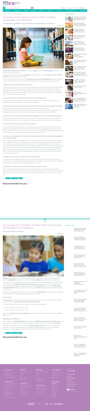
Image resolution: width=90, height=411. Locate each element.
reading (20, 178)
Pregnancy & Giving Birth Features (10, 388)
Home (4, 14)
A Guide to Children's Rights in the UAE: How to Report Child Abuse (80, 81)
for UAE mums (15, 178)
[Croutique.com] (58, 403)
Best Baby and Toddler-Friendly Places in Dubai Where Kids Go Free (80, 18)
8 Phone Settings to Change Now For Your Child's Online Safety (79, 31)
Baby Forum (23, 379)
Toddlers (33, 10)
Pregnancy (17, 10)
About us (69, 376)
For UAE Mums (18, 14)
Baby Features (23, 377)
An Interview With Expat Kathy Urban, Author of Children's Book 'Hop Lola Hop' (80, 74)
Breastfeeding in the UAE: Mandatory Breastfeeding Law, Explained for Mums (80, 55)
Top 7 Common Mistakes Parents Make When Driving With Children (80, 68)
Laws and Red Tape (57, 373)
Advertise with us (71, 378)
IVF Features (7, 372)
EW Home (82, 10)
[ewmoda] (40, 403)
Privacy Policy (70, 386)
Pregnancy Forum (8, 392)
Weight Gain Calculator (10, 397)
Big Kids (41, 10)
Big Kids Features (40, 379)
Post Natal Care (8, 390)
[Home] (15, 3)
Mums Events (55, 377)
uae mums (8, 178)
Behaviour (22, 391)
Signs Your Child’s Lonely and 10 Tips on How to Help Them (80, 106)
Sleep (21, 375)
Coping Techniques (41, 389)
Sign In (64, 8)
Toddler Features (24, 393)
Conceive (7, 10)
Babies (25, 10)
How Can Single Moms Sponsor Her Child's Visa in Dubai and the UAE (80, 100)
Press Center (70, 382)
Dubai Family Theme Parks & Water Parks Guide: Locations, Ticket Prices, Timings (80, 43)
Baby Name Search (9, 385)
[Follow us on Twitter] (71, 370)
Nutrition (38, 373)
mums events (14, 332)
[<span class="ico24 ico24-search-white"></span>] (32, 8)
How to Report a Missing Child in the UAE (80, 86)
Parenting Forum (40, 393)
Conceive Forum (8, 375)
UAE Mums (59, 10)
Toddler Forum (24, 395)
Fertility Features (8, 373)
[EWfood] (49, 403)
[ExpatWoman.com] (31, 403)
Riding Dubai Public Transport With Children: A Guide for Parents (80, 49)
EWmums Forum (71, 10)
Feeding (22, 373)
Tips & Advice (39, 391)
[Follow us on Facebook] (68, 370)
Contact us (70, 380)
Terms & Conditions (72, 384)
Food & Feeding (24, 387)
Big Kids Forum (39, 381)
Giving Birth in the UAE (57, 372)
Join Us (71, 8)
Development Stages (25, 372)
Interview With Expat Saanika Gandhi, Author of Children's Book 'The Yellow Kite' (80, 24)
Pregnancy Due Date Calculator (9, 395)
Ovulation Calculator (9, 377)
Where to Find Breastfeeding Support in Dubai (80, 93)
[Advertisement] (33, 200)
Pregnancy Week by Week (10, 384)
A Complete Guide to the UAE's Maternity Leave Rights (80, 62)
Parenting (49, 10)
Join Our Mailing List (80, 8)
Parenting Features (40, 387)
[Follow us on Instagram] (73, 370)
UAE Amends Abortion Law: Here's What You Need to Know (79, 37)
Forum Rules (55, 386)
